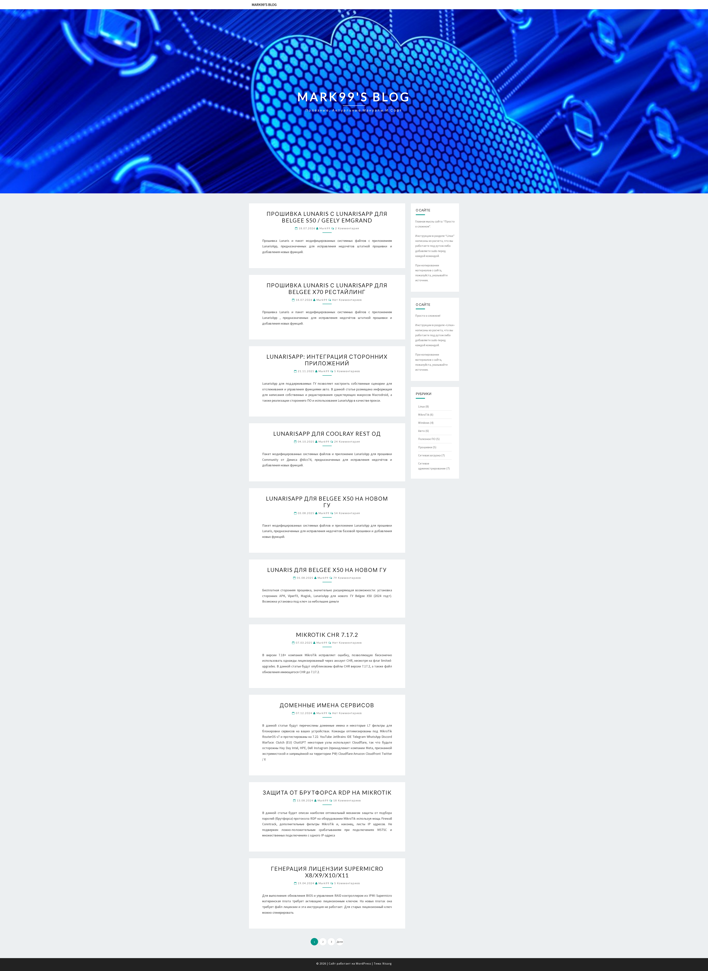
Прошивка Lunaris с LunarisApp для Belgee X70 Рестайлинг (327, 288)
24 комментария (347, 441)
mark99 (325, 228)
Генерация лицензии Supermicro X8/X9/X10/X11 (327, 871)
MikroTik (423, 414)
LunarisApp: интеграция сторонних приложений (327, 359)
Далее (340, 941)
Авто (421, 431)
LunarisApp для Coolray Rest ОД (327, 433)
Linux (421, 406)
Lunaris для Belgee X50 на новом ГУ (327, 569)
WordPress (363, 963)
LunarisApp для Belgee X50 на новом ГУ (327, 501)
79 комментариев (347, 577)
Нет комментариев (347, 299)
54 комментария (347, 513)
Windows (423, 422)
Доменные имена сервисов (327, 705)
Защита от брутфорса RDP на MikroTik (327, 792)
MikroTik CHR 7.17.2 (327, 634)
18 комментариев (347, 800)
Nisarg (387, 963)
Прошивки (425, 447)
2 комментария (347, 228)
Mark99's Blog (264, 4)
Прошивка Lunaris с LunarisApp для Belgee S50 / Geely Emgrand (327, 217)
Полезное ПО (426, 439)
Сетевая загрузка (429, 455)
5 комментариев (347, 371)
